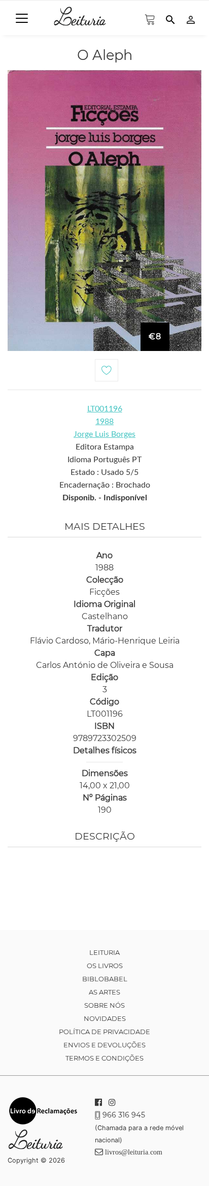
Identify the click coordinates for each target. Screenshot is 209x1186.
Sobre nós (104, 1005)
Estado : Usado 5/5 (104, 472)
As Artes (104, 992)
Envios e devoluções (104, 1045)
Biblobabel (104, 979)
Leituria (104, 952)
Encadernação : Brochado (104, 485)
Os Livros (105, 965)
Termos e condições (104, 1058)
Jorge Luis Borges (104, 434)
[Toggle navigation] (22, 18)
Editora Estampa (105, 447)
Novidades (105, 1018)
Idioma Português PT (104, 460)
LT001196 (104, 409)
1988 (104, 422)
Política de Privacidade (104, 1032)
